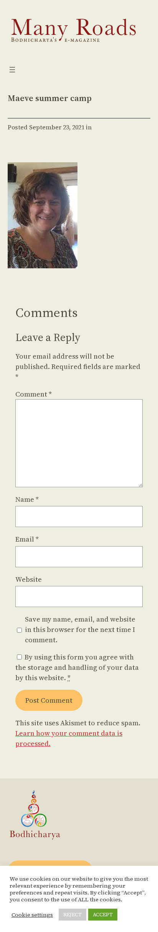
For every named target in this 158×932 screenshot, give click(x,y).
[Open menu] (12, 69)
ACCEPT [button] (103, 914)
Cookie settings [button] (32, 914)
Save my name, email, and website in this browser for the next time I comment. (80, 629)
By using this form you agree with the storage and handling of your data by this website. (77, 667)
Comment (33, 394)
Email (27, 539)
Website (28, 579)
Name (27, 499)
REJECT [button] (72, 914)
